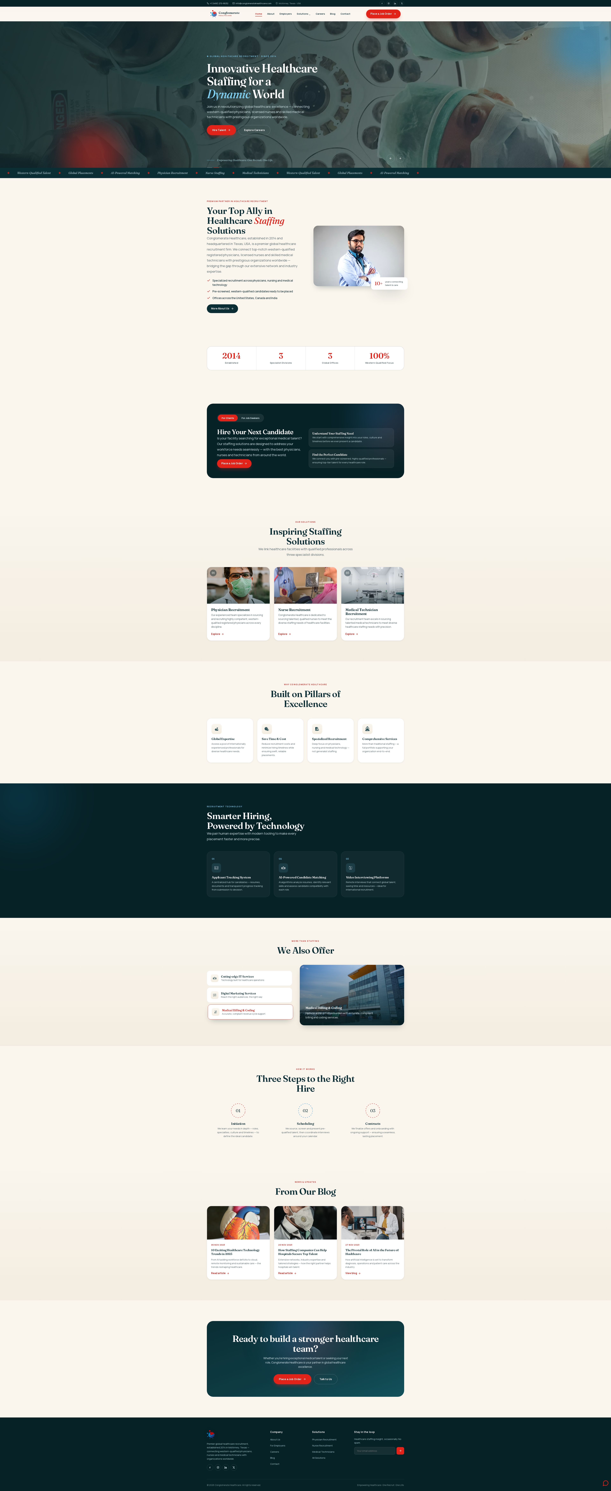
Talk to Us (325, 1379)
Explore (215, 634)
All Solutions (318, 1457)
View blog (351, 1273)
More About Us (220, 308)
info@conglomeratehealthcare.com (253, 3)
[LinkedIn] (395, 3)
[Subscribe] (400, 1451)
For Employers (277, 1445)
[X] (401, 3)
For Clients (228, 418)
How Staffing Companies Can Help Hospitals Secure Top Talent (302, 1252)
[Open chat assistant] (602, 1482)
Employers (286, 13)
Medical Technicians (323, 1451)
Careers (320, 13)
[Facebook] (382, 3)
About (270, 13)
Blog (332, 13)
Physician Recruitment (324, 1439)
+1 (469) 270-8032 (219, 3)
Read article (218, 1273)
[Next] (400, 158)
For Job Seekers (250, 418)
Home (258, 13)
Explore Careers (254, 130)
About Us (275, 1439)
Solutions (302, 13)
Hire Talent (219, 130)
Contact (345, 13)
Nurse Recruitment (322, 1445)
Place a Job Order (381, 13)
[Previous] (391, 158)
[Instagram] (388, 3)
